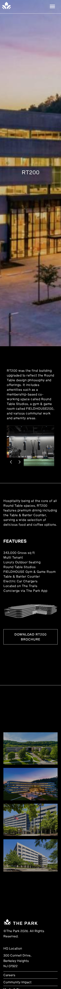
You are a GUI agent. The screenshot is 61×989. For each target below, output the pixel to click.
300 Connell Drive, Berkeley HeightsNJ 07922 (17, 960)
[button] (52, 5)
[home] (6, 5)
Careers (9, 975)
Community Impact (17, 982)
